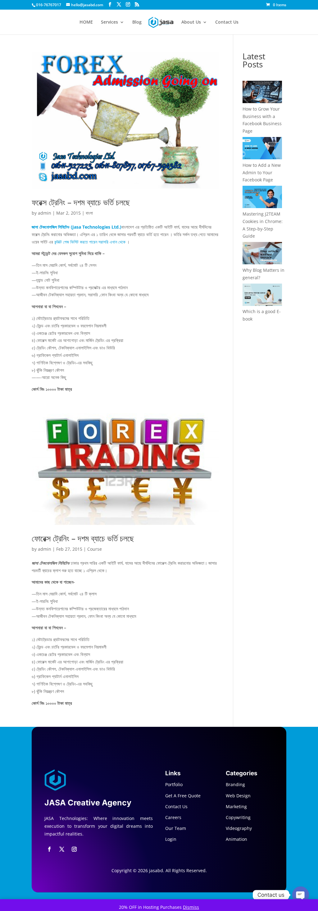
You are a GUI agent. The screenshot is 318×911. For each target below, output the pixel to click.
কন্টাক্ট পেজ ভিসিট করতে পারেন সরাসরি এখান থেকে (89, 242)
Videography (239, 828)
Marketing (236, 806)
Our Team (175, 828)
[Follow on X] (62, 849)
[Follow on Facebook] (49, 849)
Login (170, 839)
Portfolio (174, 784)
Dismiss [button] (191, 907)
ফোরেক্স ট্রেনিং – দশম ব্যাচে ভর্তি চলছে (83, 538)
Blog (137, 22)
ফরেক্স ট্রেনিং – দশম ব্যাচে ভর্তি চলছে (81, 202)
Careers (173, 817)
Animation (236, 839)
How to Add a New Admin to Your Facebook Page (262, 172)
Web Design (238, 796)
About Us (191, 22)
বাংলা (89, 213)
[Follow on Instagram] (74, 849)
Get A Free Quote (183, 796)
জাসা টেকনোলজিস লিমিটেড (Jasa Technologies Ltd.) (76, 227)
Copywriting (238, 817)
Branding (235, 784)
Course (94, 549)
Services (109, 22)
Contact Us (226, 22)
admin (44, 213)
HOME (86, 22)
